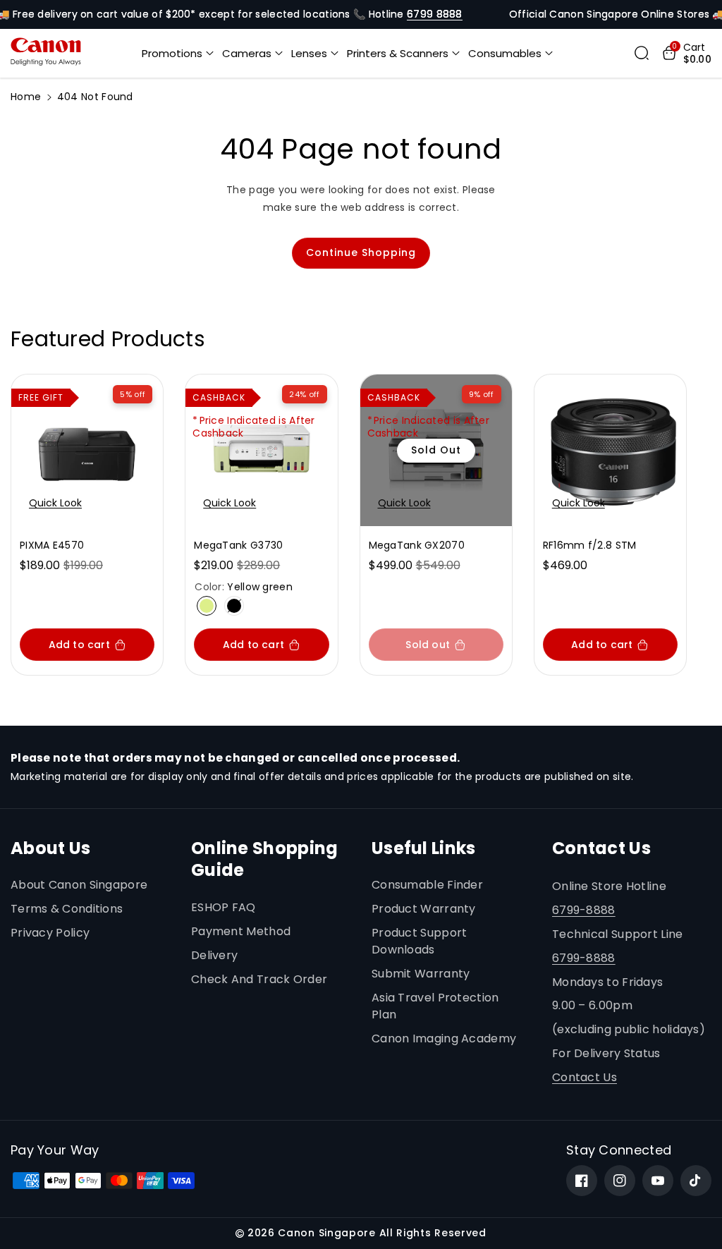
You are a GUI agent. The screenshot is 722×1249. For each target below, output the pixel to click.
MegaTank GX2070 (417, 545)
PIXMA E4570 (52, 545)
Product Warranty (424, 909)
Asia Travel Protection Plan (435, 1006)
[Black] (234, 606)
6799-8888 (584, 910)
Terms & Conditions (67, 909)
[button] (177, 53)
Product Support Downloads (419, 941)
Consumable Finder (427, 885)
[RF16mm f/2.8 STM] (610, 450)
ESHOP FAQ (223, 907)
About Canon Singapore (79, 885)
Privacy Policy (50, 933)
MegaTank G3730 (238, 545)
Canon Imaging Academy (444, 1038)
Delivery (214, 955)
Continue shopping (361, 252)
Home (26, 97)
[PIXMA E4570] (87, 450)
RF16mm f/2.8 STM (590, 545)
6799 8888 (435, 14)
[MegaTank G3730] (261, 450)
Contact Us (584, 1077)
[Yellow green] (206, 606)
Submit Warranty (421, 973)
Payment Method (240, 931)
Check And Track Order (259, 979)
